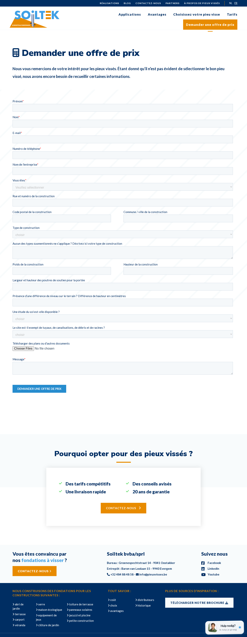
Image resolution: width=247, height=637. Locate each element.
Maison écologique (50, 609)
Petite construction (81, 620)
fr (235, 3)
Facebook (214, 563)
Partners (172, 3)
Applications (129, 14)
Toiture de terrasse (81, 604)
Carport (19, 619)
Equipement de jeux (46, 617)
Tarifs (232, 14)
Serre (41, 604)
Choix (113, 605)
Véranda (19, 625)
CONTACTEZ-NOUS (33, 571)
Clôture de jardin (48, 625)
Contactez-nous (148, 3)
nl (230, 3)
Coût (113, 600)
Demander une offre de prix (210, 25)
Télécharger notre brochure (197, 602)
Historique (144, 605)
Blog (127, 3)
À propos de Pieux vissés (202, 3)
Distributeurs (145, 600)
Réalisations (109, 3)
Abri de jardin (18, 606)
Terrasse (20, 614)
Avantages (157, 14)
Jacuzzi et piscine (80, 615)
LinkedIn (213, 568)
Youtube (213, 574)
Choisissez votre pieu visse (196, 14)
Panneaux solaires (80, 609)
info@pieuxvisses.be (153, 574)
